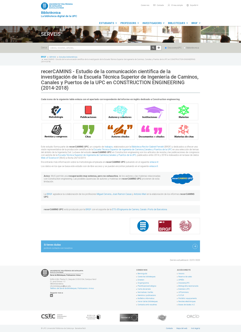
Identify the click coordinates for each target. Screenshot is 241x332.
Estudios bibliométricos (68, 57)
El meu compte (175, 5)
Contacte (158, 5)
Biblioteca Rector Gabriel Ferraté (148, 146)
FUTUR (181, 295)
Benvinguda (142, 273)
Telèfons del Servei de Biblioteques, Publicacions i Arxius (72, 288)
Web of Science (49, 158)
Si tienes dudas (58, 246)
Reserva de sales (185, 277)
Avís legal (194, 328)
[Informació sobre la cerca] (159, 47)
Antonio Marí (140, 194)
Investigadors (154, 23)
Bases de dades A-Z (186, 305)
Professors (129, 23)
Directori (141, 280)
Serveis (52, 57)
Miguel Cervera (103, 194)
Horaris (181, 273)
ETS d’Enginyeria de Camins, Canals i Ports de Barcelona (139, 209)
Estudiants (108, 23)
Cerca (44, 47)
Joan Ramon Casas (122, 194)
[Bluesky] (51, 295)
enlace (153, 162)
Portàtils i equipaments (187, 298)
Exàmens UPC (184, 289)
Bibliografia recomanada (188, 286)
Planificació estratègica (147, 286)
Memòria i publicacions (147, 295)
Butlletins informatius (146, 298)
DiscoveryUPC (175, 47)
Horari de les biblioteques (148, 301)
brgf (196, 23)
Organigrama (143, 283)
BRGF (43, 57)
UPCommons (183, 292)
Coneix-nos (145, 5)
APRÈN (181, 280)
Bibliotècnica (192, 47)
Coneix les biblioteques (147, 277)
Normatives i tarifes (145, 292)
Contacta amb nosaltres (147, 305)
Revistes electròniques (187, 301)
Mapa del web (181, 328)
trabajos (109, 146)
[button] (192, 5)
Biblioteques (178, 23)
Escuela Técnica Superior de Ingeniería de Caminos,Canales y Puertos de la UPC (133, 149)
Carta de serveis (144, 289)
